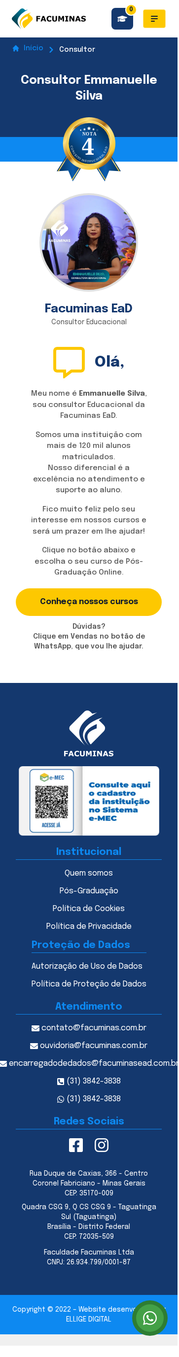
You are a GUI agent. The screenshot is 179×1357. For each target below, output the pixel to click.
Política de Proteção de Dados (89, 984)
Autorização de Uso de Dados (87, 966)
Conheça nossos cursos (89, 602)
